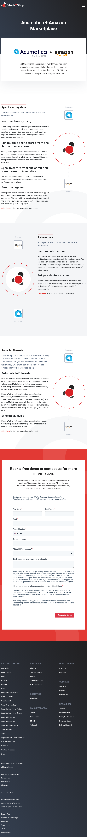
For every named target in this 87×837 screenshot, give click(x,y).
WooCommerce (36, 672)
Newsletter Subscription (10, 774)
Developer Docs (65, 721)
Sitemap (4, 785)
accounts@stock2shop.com (11, 807)
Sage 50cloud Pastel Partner (11, 709)
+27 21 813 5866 (7, 792)
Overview (62, 668)
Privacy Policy (6, 778)
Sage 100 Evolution (8, 717)
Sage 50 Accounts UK (9, 705)
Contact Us (63, 695)
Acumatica (5, 668)
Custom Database (8, 750)
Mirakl (32, 721)
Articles (62, 709)
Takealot (33, 725)
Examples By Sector (66, 717)
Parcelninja (34, 699)
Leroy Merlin (34, 717)
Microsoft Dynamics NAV (10, 693)
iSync (3, 689)
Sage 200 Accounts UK (9, 725)
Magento (33, 676)
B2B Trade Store (36, 684)
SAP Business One (8, 742)
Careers (62, 690)
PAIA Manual (5, 781)
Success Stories (65, 713)
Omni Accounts (7, 697)
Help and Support (65, 725)
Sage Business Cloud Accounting (13, 738)
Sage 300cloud (6, 729)
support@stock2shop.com (11, 803)
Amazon (33, 713)
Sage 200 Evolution (8, 721)
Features (62, 672)
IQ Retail (4, 684)
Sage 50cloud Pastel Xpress (11, 713)
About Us (62, 686)
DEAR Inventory (6, 672)
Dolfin (3, 676)
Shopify (33, 668)
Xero (3, 754)
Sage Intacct (6, 701)
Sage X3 (4, 733)
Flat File (4, 680)
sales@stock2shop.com (10, 799)
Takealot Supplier (36, 680)
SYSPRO (4, 746)
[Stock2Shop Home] (12, 4)
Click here (5, 208)
